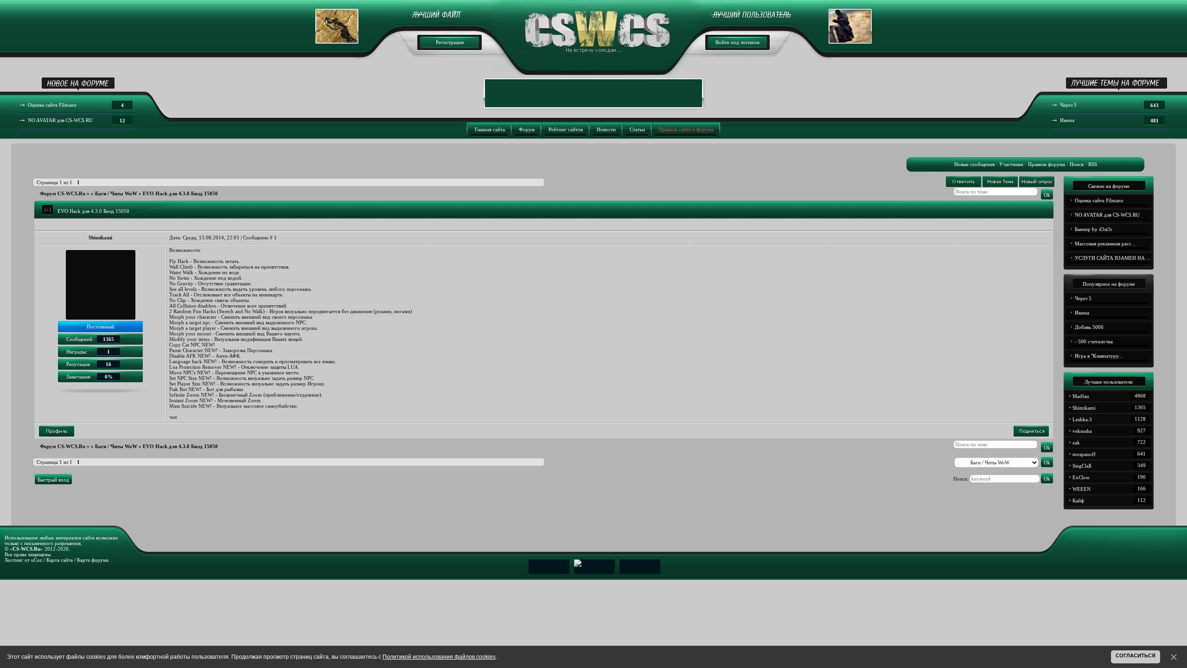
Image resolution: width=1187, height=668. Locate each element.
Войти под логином (737, 42)
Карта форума (92, 560)
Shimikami (100, 237)
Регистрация (450, 42)
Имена (1082, 312)
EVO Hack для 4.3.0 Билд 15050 (180, 193)
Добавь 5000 (1089, 327)
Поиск (1077, 164)
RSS (1092, 164)
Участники (1011, 164)
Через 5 (1083, 298)
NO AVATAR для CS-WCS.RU (1107, 215)
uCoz (36, 560)
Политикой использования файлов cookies (439, 657)
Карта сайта (59, 560)
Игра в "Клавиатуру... (1099, 356)
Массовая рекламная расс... (1105, 243)
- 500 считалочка (1094, 341)
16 (108, 364)
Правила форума (1046, 164)
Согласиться (1135, 655)
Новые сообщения (974, 164)
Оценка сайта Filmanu (1099, 200)
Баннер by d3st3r (1093, 229)
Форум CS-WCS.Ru (62, 193)
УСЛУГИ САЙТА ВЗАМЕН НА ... (1112, 258)
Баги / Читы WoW (116, 193)
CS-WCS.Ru (26, 549)
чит (173, 417)
